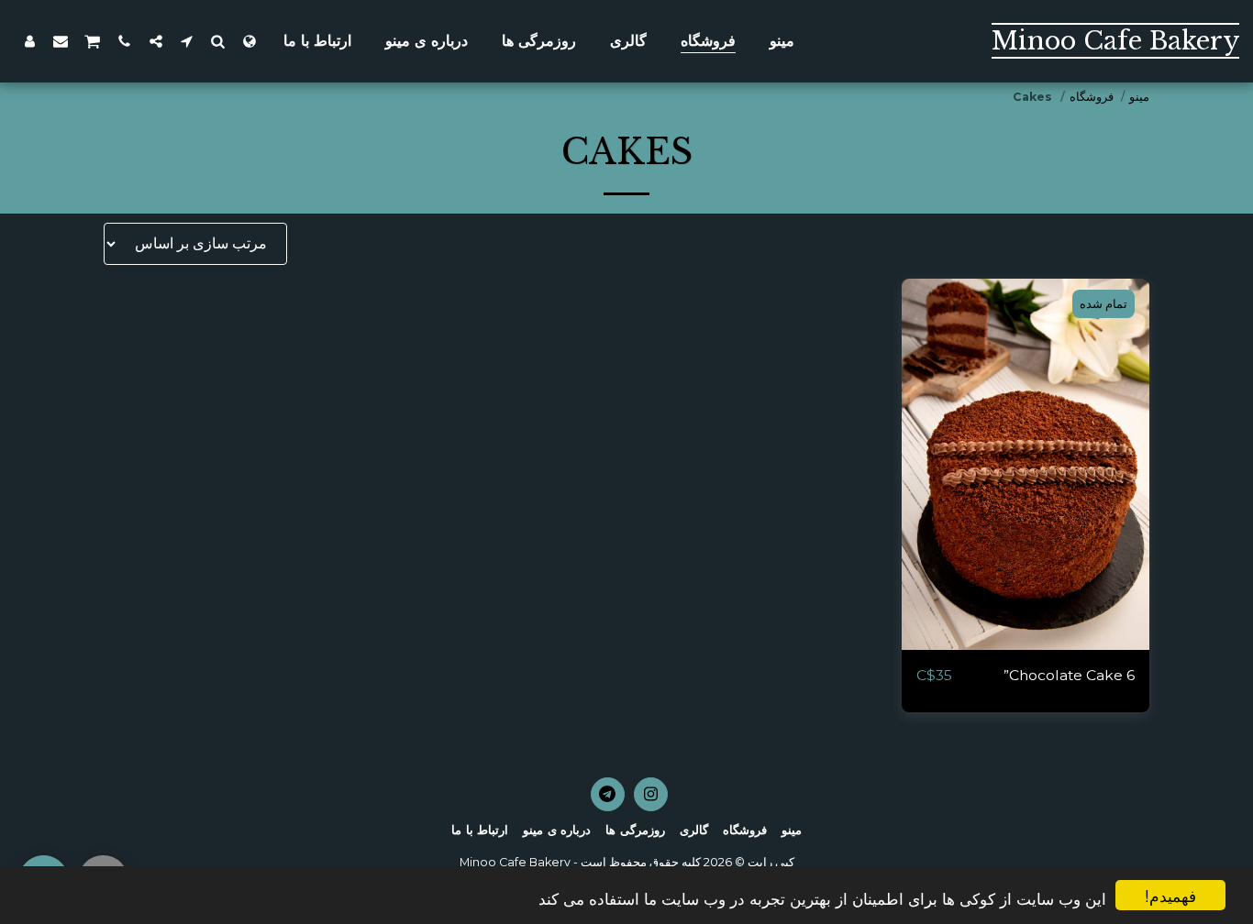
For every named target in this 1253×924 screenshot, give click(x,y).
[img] (1025, 464)
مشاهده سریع (1025, 641)
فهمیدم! (1170, 895)
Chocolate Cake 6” (1069, 675)
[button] (218, 41)
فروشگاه (1092, 97)
